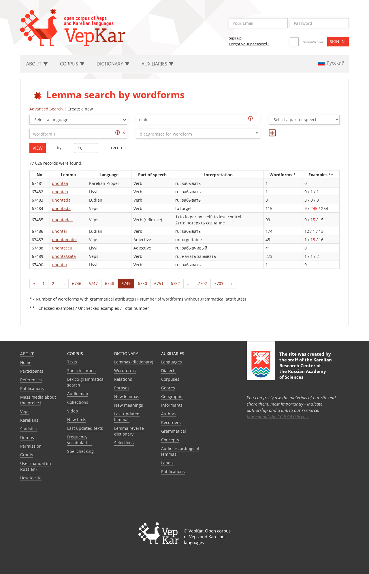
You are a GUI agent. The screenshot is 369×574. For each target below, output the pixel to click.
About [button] (34, 64)
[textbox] (201, 120)
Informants (171, 405)
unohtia (59, 264)
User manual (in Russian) (35, 466)
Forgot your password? (249, 43)
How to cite (31, 478)
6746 (76, 283)
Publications (32, 388)
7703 (218, 283)
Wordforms (125, 370)
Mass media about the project (38, 400)
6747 (93, 283)
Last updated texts (85, 428)
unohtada (61, 200)
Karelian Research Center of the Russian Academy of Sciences (305, 368)
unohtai (59, 231)
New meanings (128, 405)
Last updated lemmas (127, 416)
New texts (76, 419)
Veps (24, 411)
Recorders (171, 422)
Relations (123, 379)
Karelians (29, 420)
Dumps (27, 437)
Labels (167, 463)
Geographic (172, 396)
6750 (142, 283)
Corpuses (170, 379)
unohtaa (60, 183)
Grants (26, 454)
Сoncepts (170, 439)
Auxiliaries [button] (155, 64)
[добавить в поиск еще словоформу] (272, 134)
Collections (77, 402)
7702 (202, 283)
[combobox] (198, 119)
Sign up (235, 38)
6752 (175, 283)
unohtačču (62, 248)
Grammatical (173, 431)
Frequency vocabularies (79, 439)
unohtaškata (64, 256)
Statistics (28, 429)
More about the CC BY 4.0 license (278, 416)
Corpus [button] (69, 64)
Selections (124, 442)
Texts (72, 362)
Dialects (168, 370)
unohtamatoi (64, 239)
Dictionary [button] (110, 64)
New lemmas (126, 396)
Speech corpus (81, 370)
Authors (168, 414)
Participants (31, 371)
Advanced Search (46, 109)
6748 (109, 283)
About (27, 354)
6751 (158, 283)
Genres (168, 388)
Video (72, 411)
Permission (31, 446)
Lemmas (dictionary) (133, 362)
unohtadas (62, 219)
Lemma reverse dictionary (129, 431)
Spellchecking (80, 451)
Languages (171, 362)
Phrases (121, 388)
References (31, 379)
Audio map (77, 393)
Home (25, 362)
